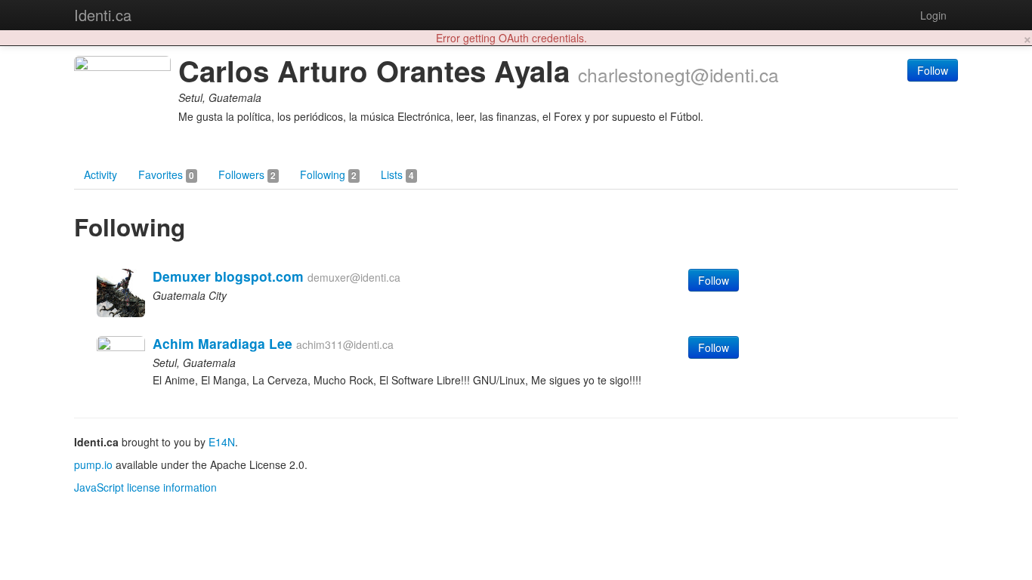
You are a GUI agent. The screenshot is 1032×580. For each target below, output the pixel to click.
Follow (932, 70)
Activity (100, 174)
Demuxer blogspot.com (228, 276)
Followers (247, 174)
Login (933, 15)
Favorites (166, 174)
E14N (222, 441)
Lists (397, 174)
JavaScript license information (145, 487)
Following (328, 174)
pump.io (93, 464)
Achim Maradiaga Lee (222, 343)
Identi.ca (102, 15)
